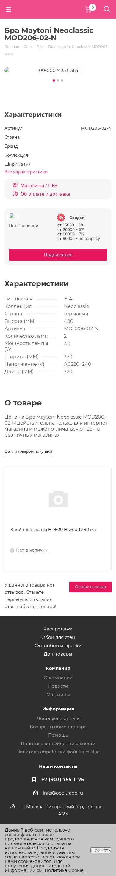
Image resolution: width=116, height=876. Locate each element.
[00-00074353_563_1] (58, 70)
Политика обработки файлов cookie (58, 752)
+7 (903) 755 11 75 (62, 779)
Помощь (58, 735)
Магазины (58, 694)
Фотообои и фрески (58, 645)
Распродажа (58, 629)
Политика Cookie (64, 870)
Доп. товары (58, 654)
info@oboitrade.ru (63, 793)
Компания (58, 668)
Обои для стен (58, 637)
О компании (58, 678)
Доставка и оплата (58, 718)
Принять (101, 850)
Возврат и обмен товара (58, 727)
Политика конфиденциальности (58, 743)
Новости (58, 686)
